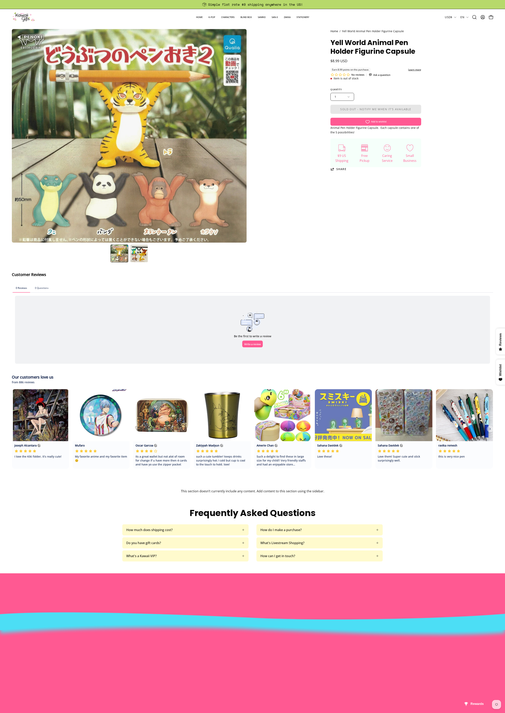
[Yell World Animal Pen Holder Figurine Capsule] (119, 253)
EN (462, 17)
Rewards (140, 649)
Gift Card (238, 662)
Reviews (238, 675)
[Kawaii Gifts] (24, 17)
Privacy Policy (144, 675)
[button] (212, 17)
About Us (141, 642)
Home (334, 31)
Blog (235, 669)
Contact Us (240, 649)
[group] (252, 4)
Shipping (238, 656)
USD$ (448, 17)
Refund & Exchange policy (153, 656)
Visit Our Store (243, 642)
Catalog (139, 662)
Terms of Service (146, 669)
